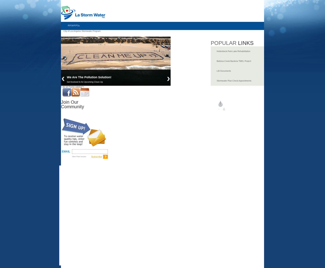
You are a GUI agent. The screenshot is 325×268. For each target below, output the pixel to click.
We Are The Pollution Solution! (89, 77)
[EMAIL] (89, 151)
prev (63, 79)
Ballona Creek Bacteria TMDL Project (234, 61)
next (168, 79)
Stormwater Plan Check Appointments (234, 81)
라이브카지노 (74, 25)
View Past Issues (79, 157)
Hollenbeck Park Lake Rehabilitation (233, 51)
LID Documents (224, 71)
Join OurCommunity (72, 104)
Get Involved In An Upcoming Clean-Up (85, 82)
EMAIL (66, 151)
